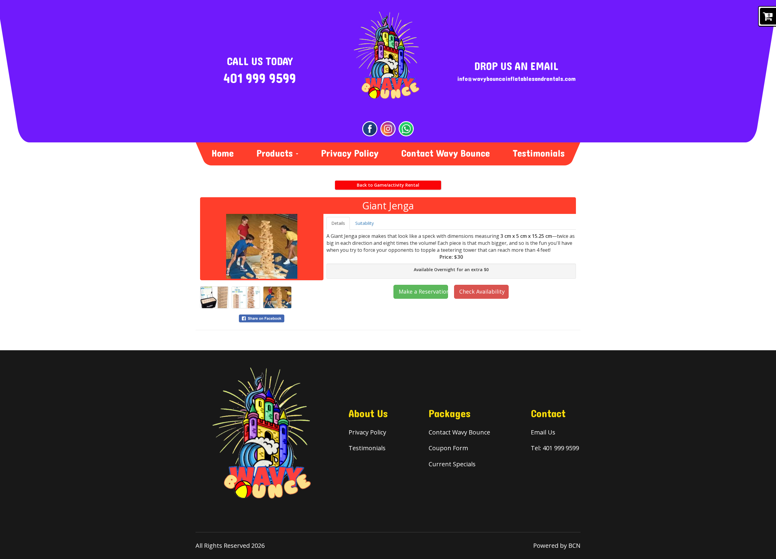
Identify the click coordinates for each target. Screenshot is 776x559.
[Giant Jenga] (262, 246)
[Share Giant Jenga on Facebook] (261, 318)
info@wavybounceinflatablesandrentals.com (516, 79)
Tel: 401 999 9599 (555, 448)
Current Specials (452, 464)
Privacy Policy (350, 153)
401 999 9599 (259, 79)
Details (338, 223)
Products (275, 153)
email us (543, 432)
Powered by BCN (556, 545)
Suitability (364, 223)
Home (223, 153)
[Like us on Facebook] (369, 128)
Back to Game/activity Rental (388, 185)
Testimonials (539, 153)
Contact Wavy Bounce (445, 153)
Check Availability (482, 291)
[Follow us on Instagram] (388, 128)
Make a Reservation (423, 291)
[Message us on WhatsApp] (406, 128)
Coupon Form (448, 448)
